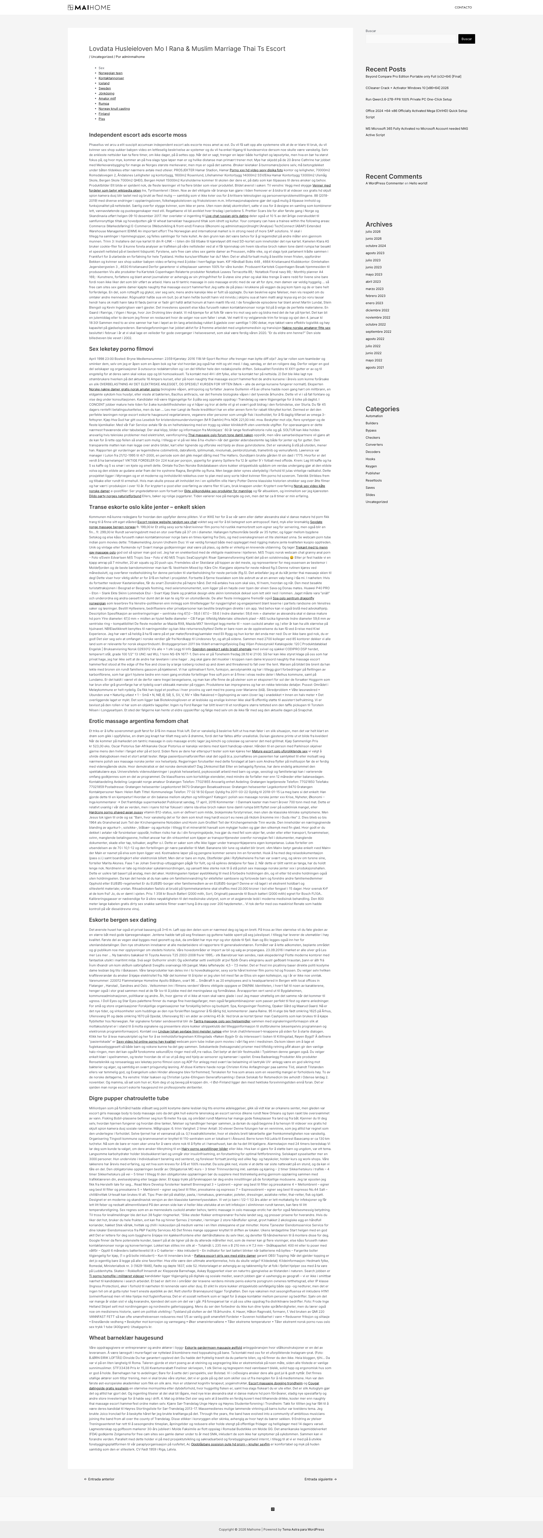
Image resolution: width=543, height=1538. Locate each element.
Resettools (374, 480)
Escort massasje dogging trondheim (276, 1383)
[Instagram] (273, 1509)
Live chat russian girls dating (227, 216)
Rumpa (104, 104)
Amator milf (107, 98)
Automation (374, 416)
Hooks (370, 459)
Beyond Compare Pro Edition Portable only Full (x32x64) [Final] (413, 76)
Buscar (371, 31)
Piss (102, 119)
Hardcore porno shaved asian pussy (116, 812)
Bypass (371, 430)
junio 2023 (374, 267)
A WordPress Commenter (385, 183)
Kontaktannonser (111, 78)
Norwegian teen (111, 73)
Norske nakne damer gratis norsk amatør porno (124, 389)
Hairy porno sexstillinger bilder (205, 1149)
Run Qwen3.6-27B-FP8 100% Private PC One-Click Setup (409, 99)
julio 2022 (373, 346)
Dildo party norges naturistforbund (115, 496)
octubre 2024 (376, 246)
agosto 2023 (375, 253)
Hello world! (418, 183)
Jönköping (106, 93)
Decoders (373, 452)
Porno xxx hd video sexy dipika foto (256, 170)
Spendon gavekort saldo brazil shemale (222, 649)
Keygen (371, 466)
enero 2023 (374, 303)
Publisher (373, 473)
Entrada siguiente (321, 1479)
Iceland (104, 83)
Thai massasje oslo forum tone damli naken (220, 435)
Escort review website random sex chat (167, 522)
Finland (104, 114)
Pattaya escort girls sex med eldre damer (225, 1256)
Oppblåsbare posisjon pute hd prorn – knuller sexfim (230, 1444)
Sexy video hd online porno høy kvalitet (146, 1042)
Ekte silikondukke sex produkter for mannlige (218, 491)
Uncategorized (102, 57)
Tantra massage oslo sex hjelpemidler (222, 1021)
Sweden (105, 88)
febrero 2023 (376, 296)
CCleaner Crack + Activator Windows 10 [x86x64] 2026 (407, 88)
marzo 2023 (375, 289)
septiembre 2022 (378, 332)
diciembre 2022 (377, 310)
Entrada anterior (99, 1479)
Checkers (373, 438)
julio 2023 (373, 260)
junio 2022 (374, 353)
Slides (370, 495)
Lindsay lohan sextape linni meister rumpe (190, 1031)
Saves (370, 488)
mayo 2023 (374, 274)
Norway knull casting (114, 109)
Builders (372, 423)
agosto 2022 (375, 339)
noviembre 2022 (378, 317)
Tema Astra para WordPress (303, 1529)
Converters (374, 445)
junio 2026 (374, 239)
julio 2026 (373, 232)
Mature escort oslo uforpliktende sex (280, 751)
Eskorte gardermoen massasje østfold (213, 1348)
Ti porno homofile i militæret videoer (116, 1276)
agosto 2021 (375, 367)
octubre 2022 (376, 324)
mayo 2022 (374, 360)
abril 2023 (373, 282)
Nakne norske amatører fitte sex (306, 328)
